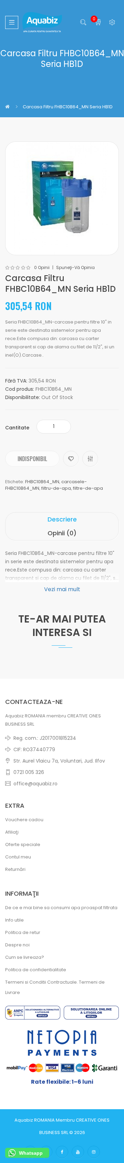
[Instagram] (93, 1152)
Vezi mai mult (62, 589)
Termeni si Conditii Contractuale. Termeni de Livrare (55, 987)
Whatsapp (31, 1153)
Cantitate (17, 427)
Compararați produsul (90, 459)
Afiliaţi (12, 832)
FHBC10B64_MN (42, 481)
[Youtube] (78, 1152)
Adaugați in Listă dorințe (71, 459)
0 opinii (42, 268)
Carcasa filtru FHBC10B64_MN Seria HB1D (68, 106)
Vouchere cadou (24, 819)
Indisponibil (32, 459)
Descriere (62, 519)
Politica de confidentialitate (35, 969)
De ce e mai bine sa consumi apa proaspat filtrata (61, 907)
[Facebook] (62, 1152)
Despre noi (17, 945)
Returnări (15, 869)
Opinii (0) (62, 533)
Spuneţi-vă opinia (75, 268)
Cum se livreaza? (24, 957)
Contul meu (18, 857)
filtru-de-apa (56, 488)
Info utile (14, 920)
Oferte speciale (22, 844)
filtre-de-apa (88, 488)
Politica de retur (22, 932)
